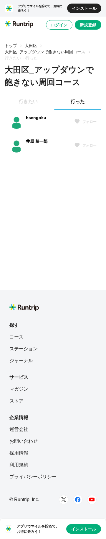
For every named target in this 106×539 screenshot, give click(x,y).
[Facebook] (77, 499)
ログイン (59, 25)
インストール (84, 8)
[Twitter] (63, 499)
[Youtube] (92, 499)
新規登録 (88, 25)
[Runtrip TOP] (19, 24)
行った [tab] (78, 101)
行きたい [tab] (28, 101)
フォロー (89, 122)
